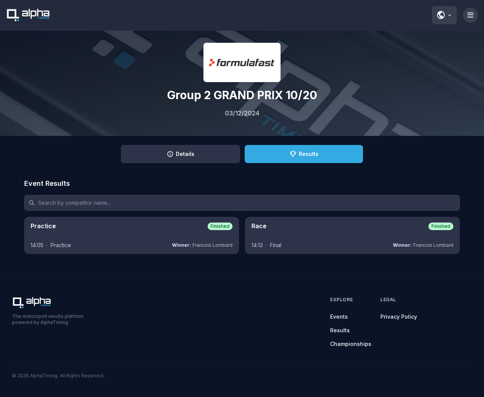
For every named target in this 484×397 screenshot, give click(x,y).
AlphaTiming (43, 375)
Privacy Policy (398, 316)
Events (339, 316)
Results (340, 330)
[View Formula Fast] (242, 62)
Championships (350, 344)
